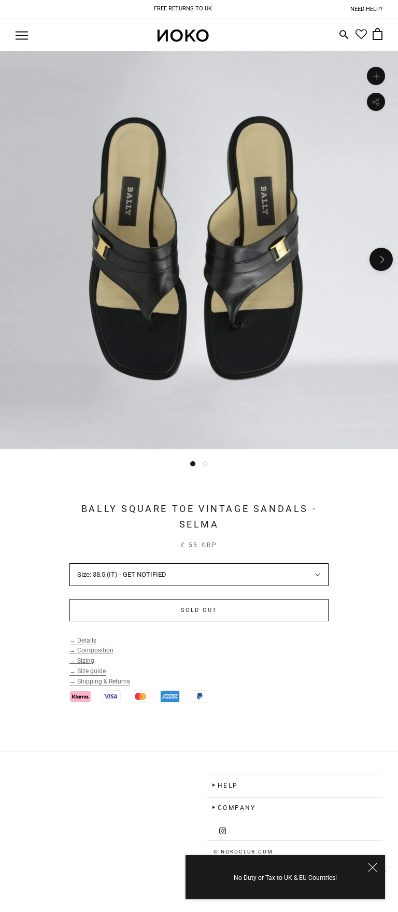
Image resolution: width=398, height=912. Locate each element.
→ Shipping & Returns (99, 681)
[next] (381, 259)
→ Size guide (87, 671)
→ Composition (91, 650)
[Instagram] (222, 829)
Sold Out (199, 610)
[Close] (372, 867)
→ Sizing (81, 660)
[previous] (17, 259)
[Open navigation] (22, 35)
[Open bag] (377, 35)
